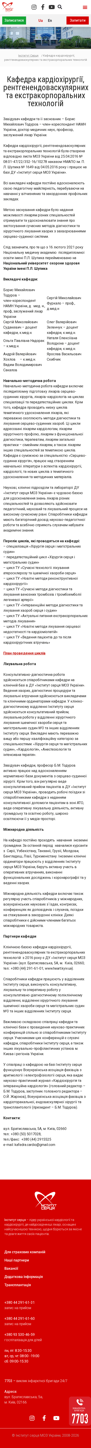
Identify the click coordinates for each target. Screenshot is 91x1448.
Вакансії (11, 1268)
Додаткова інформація (23, 1277)
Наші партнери (16, 1260)
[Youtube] (51, 7)
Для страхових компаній (24, 1252)
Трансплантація (17, 1285)
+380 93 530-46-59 (19, 1334)
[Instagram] (34, 7)
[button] (85, 7)
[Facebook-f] (43, 7)
